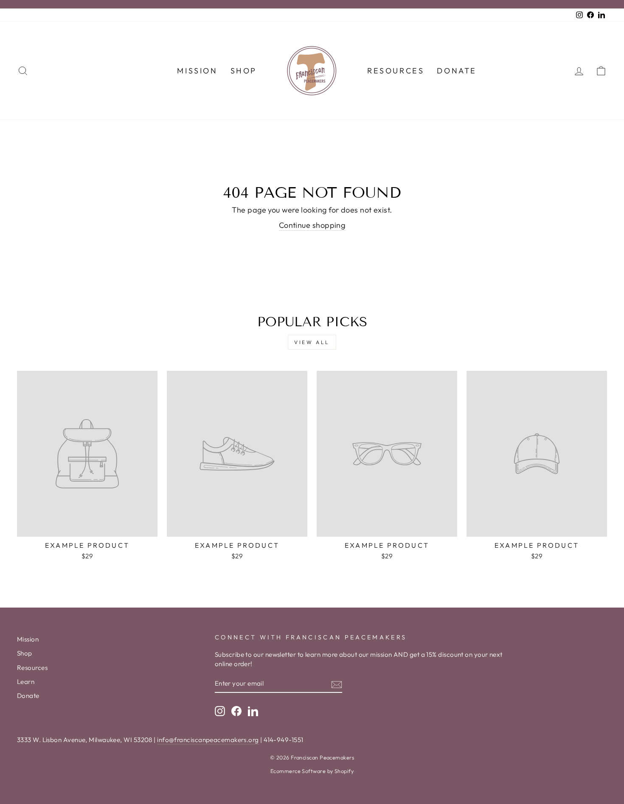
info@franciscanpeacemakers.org (208, 740)
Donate (457, 71)
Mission (197, 71)
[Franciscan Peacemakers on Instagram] (220, 711)
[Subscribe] (336, 683)
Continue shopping (312, 225)
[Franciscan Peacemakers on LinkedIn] (253, 711)
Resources (395, 71)
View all (312, 342)
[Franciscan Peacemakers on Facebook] (236, 711)
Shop (243, 71)
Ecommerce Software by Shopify (312, 771)
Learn (25, 682)
